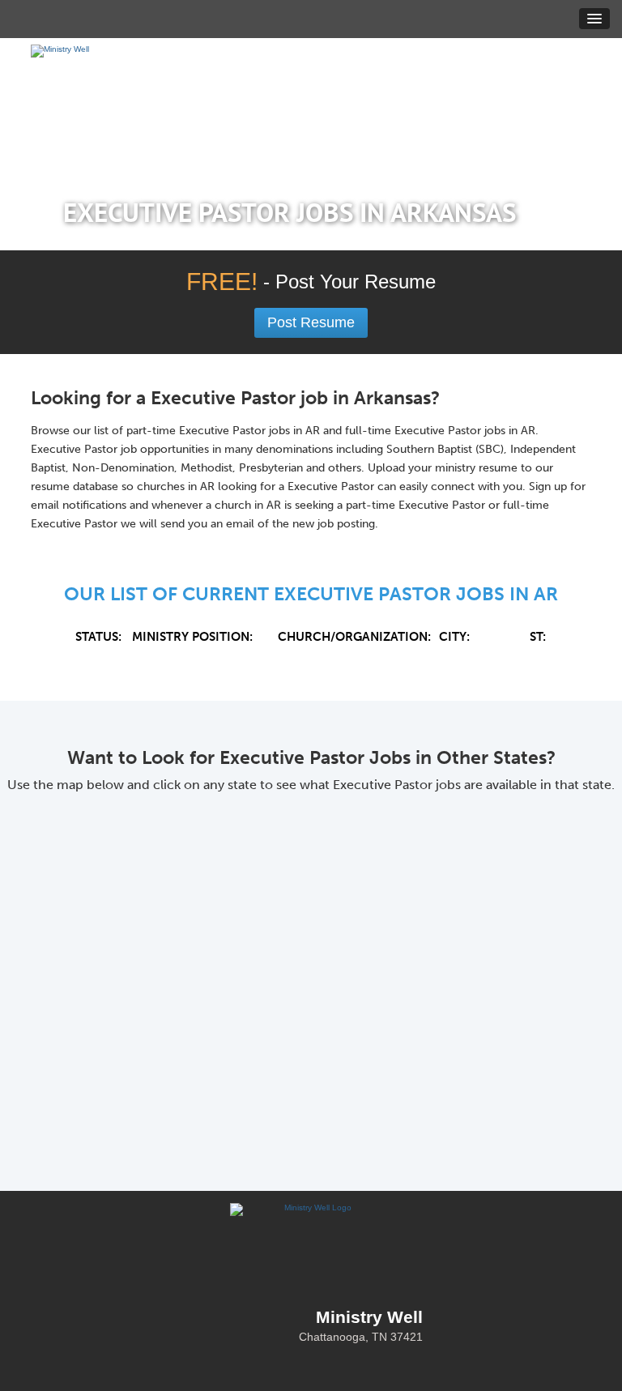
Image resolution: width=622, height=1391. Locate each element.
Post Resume (311, 322)
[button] (594, 18)
